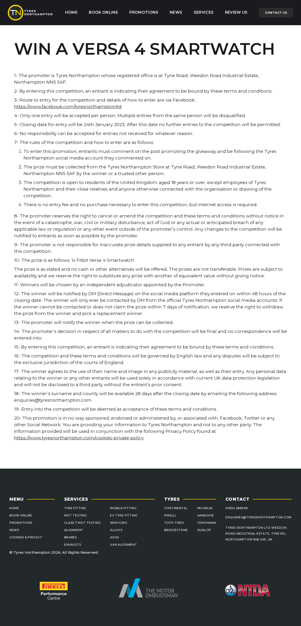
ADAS (114, 537)
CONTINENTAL (176, 508)
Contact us (276, 12)
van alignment (123, 544)
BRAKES (70, 537)
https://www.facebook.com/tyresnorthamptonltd (68, 106)
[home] (30, 12)
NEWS (14, 530)
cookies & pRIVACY (25, 537)
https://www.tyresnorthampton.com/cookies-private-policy (79, 438)
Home (71, 12)
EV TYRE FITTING (124, 515)
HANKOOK (205, 515)
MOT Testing (75, 515)
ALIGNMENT (73, 530)
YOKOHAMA (206, 522)
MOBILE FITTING (123, 508)
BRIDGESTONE (176, 530)
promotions (143, 12)
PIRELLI (170, 515)
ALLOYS (116, 530)
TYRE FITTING (75, 508)
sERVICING (118, 522)
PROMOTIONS (20, 522)
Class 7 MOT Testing (82, 522)
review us (236, 12)
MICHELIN (205, 508)
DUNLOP (204, 530)
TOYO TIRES (174, 522)
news (176, 12)
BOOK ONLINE (20, 515)
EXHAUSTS (72, 544)
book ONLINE (103, 12)
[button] (204, 12)
